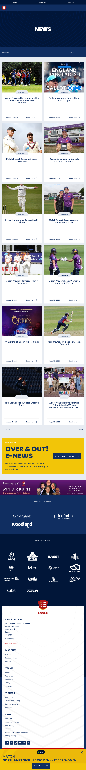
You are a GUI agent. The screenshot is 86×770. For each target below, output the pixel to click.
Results (8, 661)
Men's (7, 672)
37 (10, 429)
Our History (9, 725)
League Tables (11, 658)
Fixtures (8, 654)
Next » (81, 429)
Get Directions (11, 643)
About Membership (12, 701)
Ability (7, 683)
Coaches (8, 686)
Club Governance (12, 722)
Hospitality (9, 707)
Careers (8, 729)
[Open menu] (82, 8)
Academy (9, 679)
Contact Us (9, 639)
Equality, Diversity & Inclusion (16, 732)
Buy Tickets (9, 697)
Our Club (8, 719)
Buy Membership (11, 704)
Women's (9, 676)
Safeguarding (10, 736)
